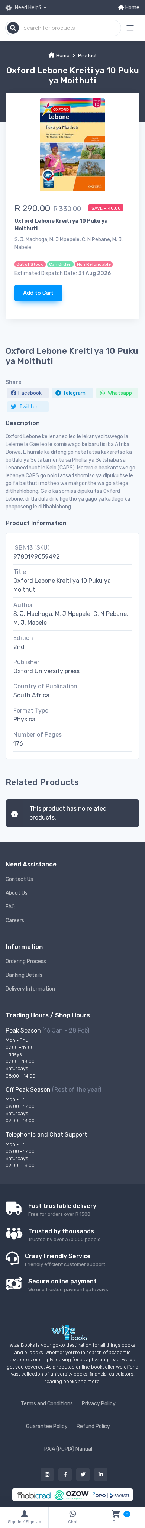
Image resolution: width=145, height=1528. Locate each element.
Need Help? (28, 7)
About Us (17, 893)
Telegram (74, 393)
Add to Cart (38, 293)
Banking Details (24, 975)
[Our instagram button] (47, 1474)
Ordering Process (26, 961)
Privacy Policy (99, 1404)
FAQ (10, 907)
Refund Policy (93, 1426)
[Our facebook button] (65, 1474)
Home (131, 7)
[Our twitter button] (83, 1474)
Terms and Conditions (47, 1404)
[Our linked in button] (100, 1474)
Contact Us (19, 879)
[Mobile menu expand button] (130, 28)
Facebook (30, 393)
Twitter (28, 407)
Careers (15, 920)
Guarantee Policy (47, 1426)
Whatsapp (119, 393)
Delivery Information (30, 989)
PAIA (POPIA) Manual (68, 1449)
